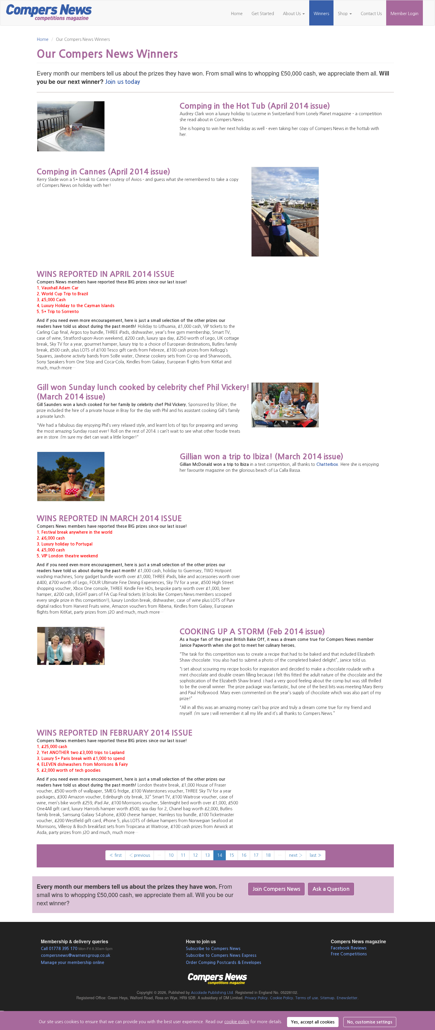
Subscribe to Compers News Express (221, 955)
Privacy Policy (256, 998)
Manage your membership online (72, 962)
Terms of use (306, 998)
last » (316, 855)
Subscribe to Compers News (213, 948)
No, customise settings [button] (369, 1022)
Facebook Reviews (349, 948)
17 (256, 855)
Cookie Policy (281, 998)
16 (243, 855)
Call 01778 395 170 (59, 948)
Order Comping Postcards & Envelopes (223, 962)
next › (295, 855)
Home (237, 14)
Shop (343, 14)
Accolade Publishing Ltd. (212, 992)
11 (183, 855)
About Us (292, 14)
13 (207, 855)
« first (115, 855)
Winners (321, 14)
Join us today (122, 82)
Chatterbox (327, 464)
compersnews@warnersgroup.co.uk (75, 955)
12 (195, 855)
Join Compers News (276, 889)
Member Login (404, 14)
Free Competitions (349, 954)
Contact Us (371, 14)
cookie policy (236, 1022)
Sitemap (327, 998)
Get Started (263, 14)
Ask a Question (330, 889)
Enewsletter (347, 998)
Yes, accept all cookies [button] (313, 1022)
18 (268, 855)
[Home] (51, 12)
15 (231, 855)
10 (171, 855)
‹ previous (139, 855)
